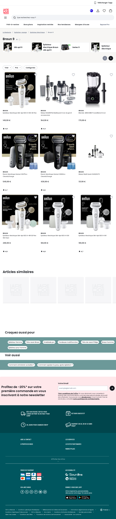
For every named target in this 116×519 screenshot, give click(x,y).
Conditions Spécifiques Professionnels (16, 512)
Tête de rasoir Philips (90, 342)
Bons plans (28, 24)
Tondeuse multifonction (68, 342)
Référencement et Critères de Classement (55, 510)
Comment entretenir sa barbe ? (21, 365)
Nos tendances (64, 24)
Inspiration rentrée (45, 24)
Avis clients (47, 512)
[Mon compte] (98, 10)
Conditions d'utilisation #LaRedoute (64, 512)
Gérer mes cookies (10, 514)
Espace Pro (104, 24)
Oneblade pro (49, 342)
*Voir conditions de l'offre (68, 393)
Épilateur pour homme (17, 347)
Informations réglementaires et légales (82, 510)
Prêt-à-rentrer (13, 24)
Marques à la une (82, 24)
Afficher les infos (58, 459)
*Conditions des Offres (26, 514)
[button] (110, 10)
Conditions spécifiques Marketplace (28, 510)
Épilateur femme (15, 342)
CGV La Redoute (10, 510)
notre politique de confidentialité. (86, 399)
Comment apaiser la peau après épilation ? (55, 365)
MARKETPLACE (70, 449)
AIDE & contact (26, 439)
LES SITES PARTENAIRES (73, 444)
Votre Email (63, 383)
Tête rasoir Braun (33, 342)
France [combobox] (105, 510)
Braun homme (108, 342)
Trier (6, 68)
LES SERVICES (70, 439)
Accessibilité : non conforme (73, 514)
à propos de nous (27, 444)
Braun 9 (50, 32)
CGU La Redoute (36, 512)
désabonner (86, 397)
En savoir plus (87, 493)
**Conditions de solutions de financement (48, 514)
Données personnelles (85, 512)
